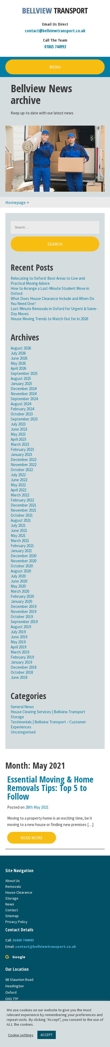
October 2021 (22, 515)
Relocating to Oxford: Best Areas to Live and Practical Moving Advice (48, 281)
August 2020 (21, 570)
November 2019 (23, 611)
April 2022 (18, 489)
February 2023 (22, 449)
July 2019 (18, 631)
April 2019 (18, 646)
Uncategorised (23, 732)
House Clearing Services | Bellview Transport (48, 711)
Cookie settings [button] (20, 1035)
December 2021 (23, 505)
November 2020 (23, 560)
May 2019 (18, 641)
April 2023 (18, 439)
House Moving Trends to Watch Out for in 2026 (49, 318)
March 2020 (20, 591)
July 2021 (18, 525)
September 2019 (24, 621)
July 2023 (18, 424)
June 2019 (19, 636)
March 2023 (20, 444)
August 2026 (21, 348)
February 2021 (22, 545)
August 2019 (21, 626)
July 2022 (18, 474)
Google (18, 956)
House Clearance (18, 892)
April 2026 (18, 368)
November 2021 (23, 510)
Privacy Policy (16, 921)
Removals (13, 886)
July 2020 (18, 576)
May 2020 (18, 586)
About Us (12, 880)
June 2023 (19, 429)
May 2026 (18, 363)
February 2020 (22, 596)
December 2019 (23, 606)
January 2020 (21, 601)
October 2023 (22, 413)
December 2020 (23, 555)
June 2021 (19, 530)
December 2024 (23, 388)
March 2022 (20, 495)
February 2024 (22, 408)
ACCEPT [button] (47, 1035)
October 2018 (22, 672)
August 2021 (21, 520)
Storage (17, 716)
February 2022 (22, 500)
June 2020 (19, 581)
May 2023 (18, 434)
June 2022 (19, 479)
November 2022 (23, 464)
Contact (11, 910)
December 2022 (23, 459)
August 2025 (21, 378)
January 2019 (21, 662)
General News (22, 706)
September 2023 (24, 419)
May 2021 (18, 535)
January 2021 (21, 550)
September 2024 (24, 398)
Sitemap (12, 915)
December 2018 (23, 667)
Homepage (15, 202)
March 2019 (20, 652)
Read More (32, 837)
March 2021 (20, 540)
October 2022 (22, 469)
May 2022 (18, 484)
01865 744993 (55, 47)
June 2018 (19, 677)
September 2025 (24, 373)
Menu (55, 67)
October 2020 (22, 565)
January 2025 (21, 383)
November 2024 (23, 393)
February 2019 (22, 657)
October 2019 (22, 616)
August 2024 (21, 403)
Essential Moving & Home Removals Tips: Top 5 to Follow (50, 787)
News (9, 904)
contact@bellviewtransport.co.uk (55, 31)
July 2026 (18, 353)
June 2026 (19, 358)
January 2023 (21, 454)
